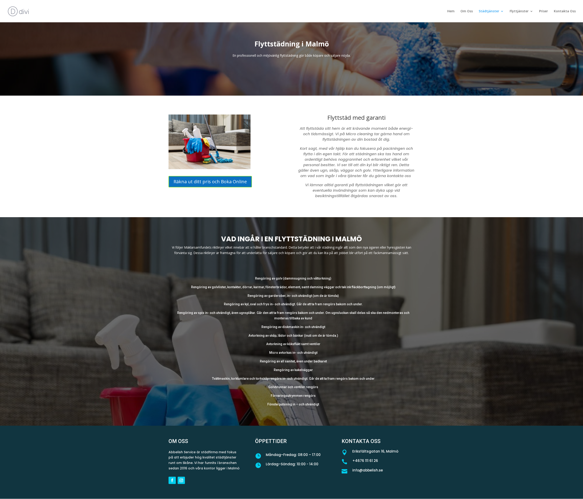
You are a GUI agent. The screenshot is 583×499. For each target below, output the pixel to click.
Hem (451, 11)
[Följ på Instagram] (181, 480)
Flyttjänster (519, 11)
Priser (543, 11)
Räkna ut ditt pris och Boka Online (210, 181)
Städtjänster (489, 11)
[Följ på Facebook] (172, 480)
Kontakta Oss (565, 11)
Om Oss (466, 11)
